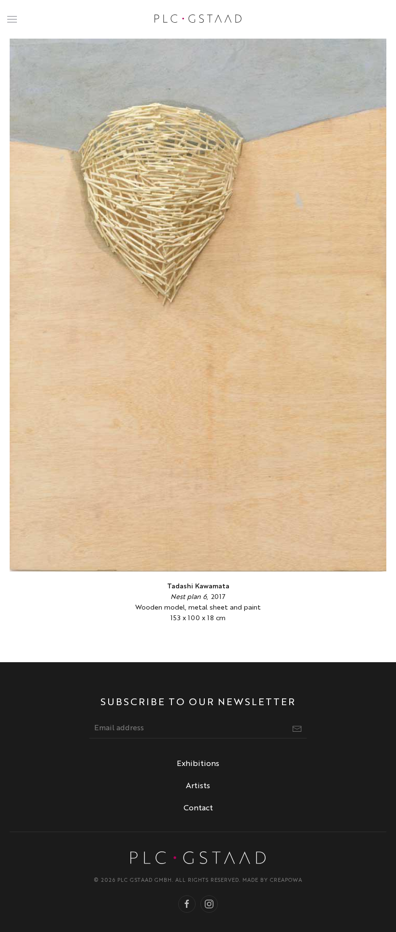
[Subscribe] (297, 728)
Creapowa (286, 880)
